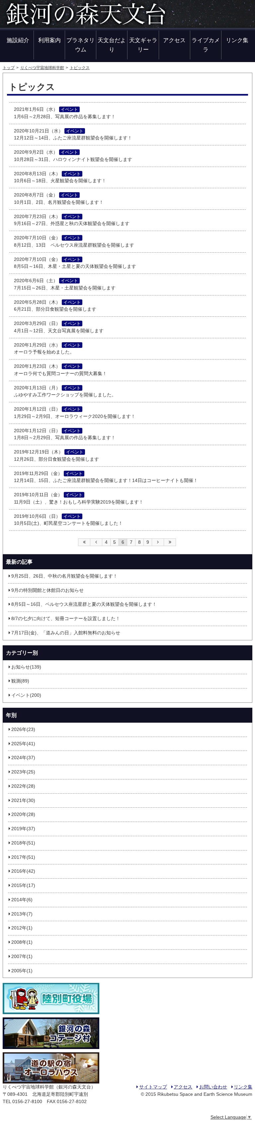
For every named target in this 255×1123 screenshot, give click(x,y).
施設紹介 (18, 40)
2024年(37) (23, 757)
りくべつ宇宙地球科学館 (42, 68)
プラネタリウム (80, 44)
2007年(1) (22, 956)
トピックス (80, 68)
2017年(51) (23, 857)
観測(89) (20, 681)
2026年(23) (23, 729)
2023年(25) (23, 771)
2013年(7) (22, 914)
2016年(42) (23, 871)
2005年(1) (22, 970)
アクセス (174, 40)
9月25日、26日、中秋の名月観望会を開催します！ (64, 576)
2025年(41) (23, 743)
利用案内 (49, 40)
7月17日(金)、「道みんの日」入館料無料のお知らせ (65, 632)
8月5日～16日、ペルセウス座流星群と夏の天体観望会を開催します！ (84, 604)
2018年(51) (23, 843)
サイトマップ (153, 1086)
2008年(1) (22, 942)
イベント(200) (26, 695)
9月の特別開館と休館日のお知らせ (47, 590)
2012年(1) (22, 927)
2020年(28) (23, 814)
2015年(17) (23, 885)
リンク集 (237, 40)
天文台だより (112, 44)
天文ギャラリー (143, 44)
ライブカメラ (206, 44)
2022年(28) (23, 786)
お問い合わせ (213, 1086)
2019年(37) (23, 828)
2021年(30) (23, 800)
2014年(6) (22, 899)
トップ (9, 68)
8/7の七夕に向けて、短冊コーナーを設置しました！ (65, 618)
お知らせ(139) (26, 667)
